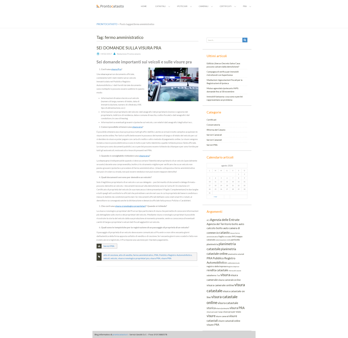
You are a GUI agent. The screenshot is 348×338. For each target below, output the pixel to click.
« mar (215, 196)
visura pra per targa (215, 312)
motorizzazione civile (222, 240)
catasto (224, 232)
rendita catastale (217, 270)
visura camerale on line (229, 280)
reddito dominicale (233, 263)
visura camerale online (220, 285)
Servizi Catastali (214, 139)
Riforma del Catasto (216, 129)
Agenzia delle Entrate (225, 220)
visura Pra (116, 69)
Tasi (218, 275)
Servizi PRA (108, 246)
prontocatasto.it (120, 334)
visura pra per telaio (232, 312)
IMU (234, 236)
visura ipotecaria (222, 308)
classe (232, 233)
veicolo (113, 258)
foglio (221, 236)
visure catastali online (229, 320)
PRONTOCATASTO (107, 24)
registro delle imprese (217, 266)
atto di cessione (110, 255)
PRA (156, 255)
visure (211, 316)
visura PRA (155, 258)
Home (144, 6)
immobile (227, 237)
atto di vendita (125, 255)
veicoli (106, 258)
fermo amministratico (143, 255)
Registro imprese (233, 266)
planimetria (212, 244)
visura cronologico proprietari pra (133, 258)
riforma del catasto (235, 270)
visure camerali (222, 316)
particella (235, 239)
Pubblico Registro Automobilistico (175, 255)
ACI (208, 220)
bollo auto (238, 224)
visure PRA (166, 258)
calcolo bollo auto (218, 228)
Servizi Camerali (214, 134)
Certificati (211, 119)
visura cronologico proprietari (130, 206)
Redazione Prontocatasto (129, 54)
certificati (226, 6)
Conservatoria (213, 124)
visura (225, 275)
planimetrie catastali (236, 254)
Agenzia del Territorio (219, 224)
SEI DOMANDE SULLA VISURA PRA (129, 47)
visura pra (137, 127)
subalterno (211, 275)
